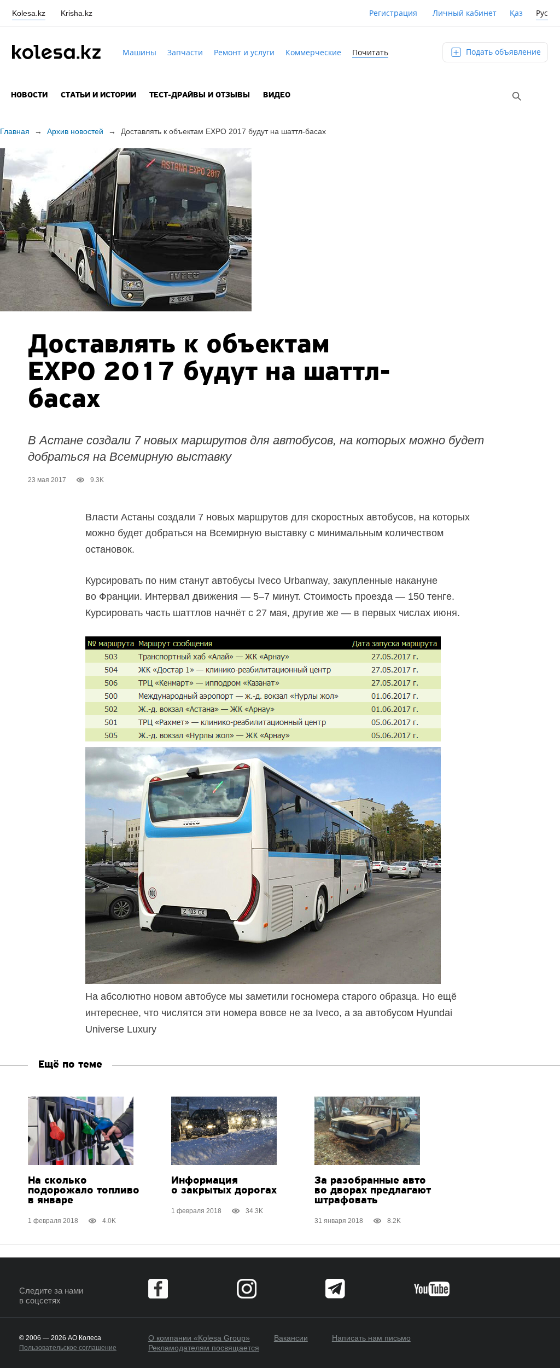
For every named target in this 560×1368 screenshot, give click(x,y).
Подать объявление (502, 52)
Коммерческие (313, 52)
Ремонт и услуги (244, 52)
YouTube (432, 1289)
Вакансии (291, 1338)
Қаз (516, 13)
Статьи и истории (98, 95)
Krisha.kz (76, 13)
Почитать (370, 52)
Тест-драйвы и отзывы (199, 95)
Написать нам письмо (371, 1338)
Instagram (246, 1289)
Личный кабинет (465, 13)
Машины (139, 52)
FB (158, 1289)
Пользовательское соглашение (67, 1348)
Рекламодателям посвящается (203, 1347)
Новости (29, 95)
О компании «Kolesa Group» (199, 1338)
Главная (15, 131)
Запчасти (185, 52)
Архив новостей (75, 131)
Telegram (335, 1289)
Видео (276, 95)
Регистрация (393, 13)
